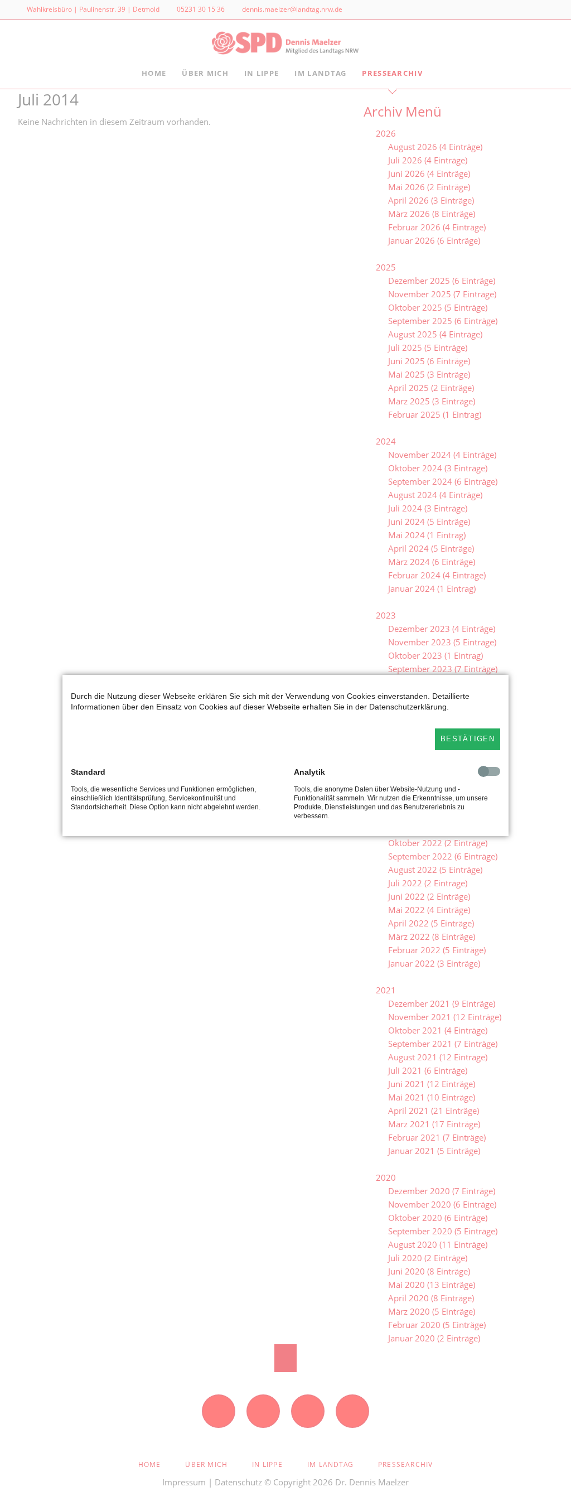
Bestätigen (468, 739)
